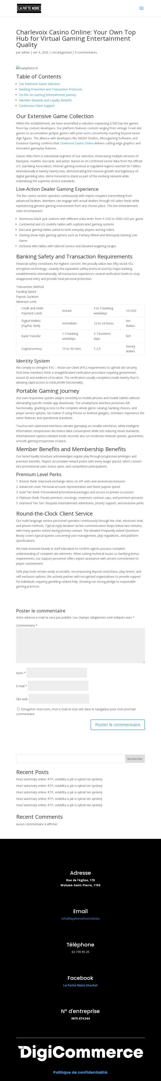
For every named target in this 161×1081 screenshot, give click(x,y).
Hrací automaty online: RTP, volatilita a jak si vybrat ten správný (59, 779)
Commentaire (26, 625)
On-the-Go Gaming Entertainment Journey (47, 95)
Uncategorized (61, 52)
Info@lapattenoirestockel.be (80, 918)
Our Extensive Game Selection (39, 84)
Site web (22, 699)
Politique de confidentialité (80, 1072)
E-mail (21, 686)
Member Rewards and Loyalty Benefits (45, 100)
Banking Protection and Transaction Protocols (50, 89)
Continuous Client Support (37, 106)
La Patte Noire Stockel (80, 985)
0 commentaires (86, 52)
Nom (21, 673)
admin (25, 52)
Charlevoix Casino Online (76, 143)
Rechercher (135, 759)
